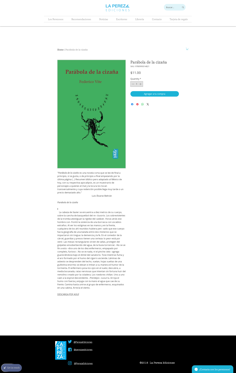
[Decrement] (133, 84)
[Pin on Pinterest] (137, 104)
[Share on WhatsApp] (142, 104)
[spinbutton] (137, 84)
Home (60, 49)
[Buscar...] (183, 7)
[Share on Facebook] (132, 104)
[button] (187, 49)
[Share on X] (147, 104)
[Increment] (141, 84)
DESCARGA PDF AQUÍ (68, 294)
